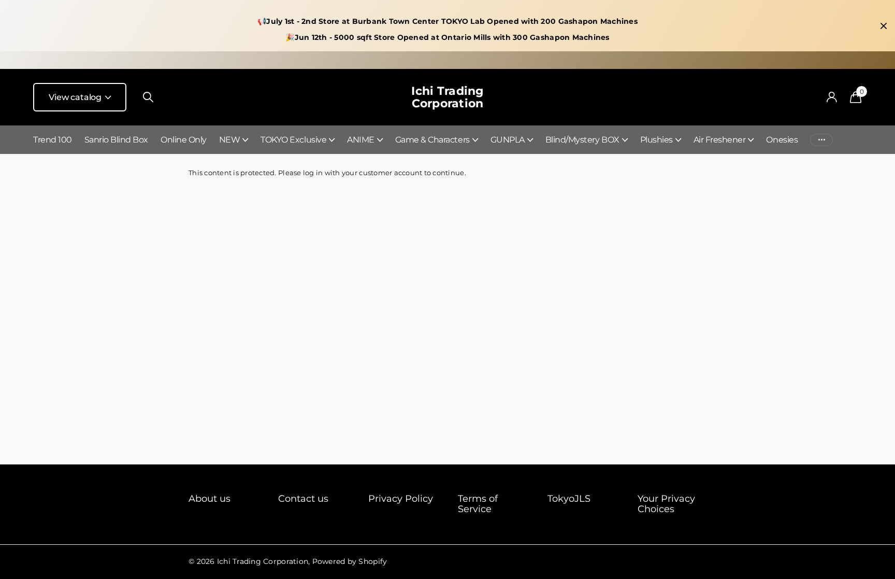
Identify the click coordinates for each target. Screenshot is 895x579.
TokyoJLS (568, 498)
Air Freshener (720, 140)
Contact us (303, 498)
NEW (229, 140)
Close (883, 26)
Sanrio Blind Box (116, 140)
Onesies (782, 140)
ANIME (360, 140)
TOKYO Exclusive (293, 140)
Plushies (656, 140)
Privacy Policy (400, 498)
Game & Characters (432, 140)
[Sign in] (831, 97)
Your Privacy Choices (666, 504)
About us (209, 498)
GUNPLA (507, 140)
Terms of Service (478, 504)
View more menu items (821, 139)
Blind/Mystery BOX (582, 140)
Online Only (184, 140)
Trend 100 (52, 140)
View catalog (76, 97)
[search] (148, 97)
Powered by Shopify (349, 561)
